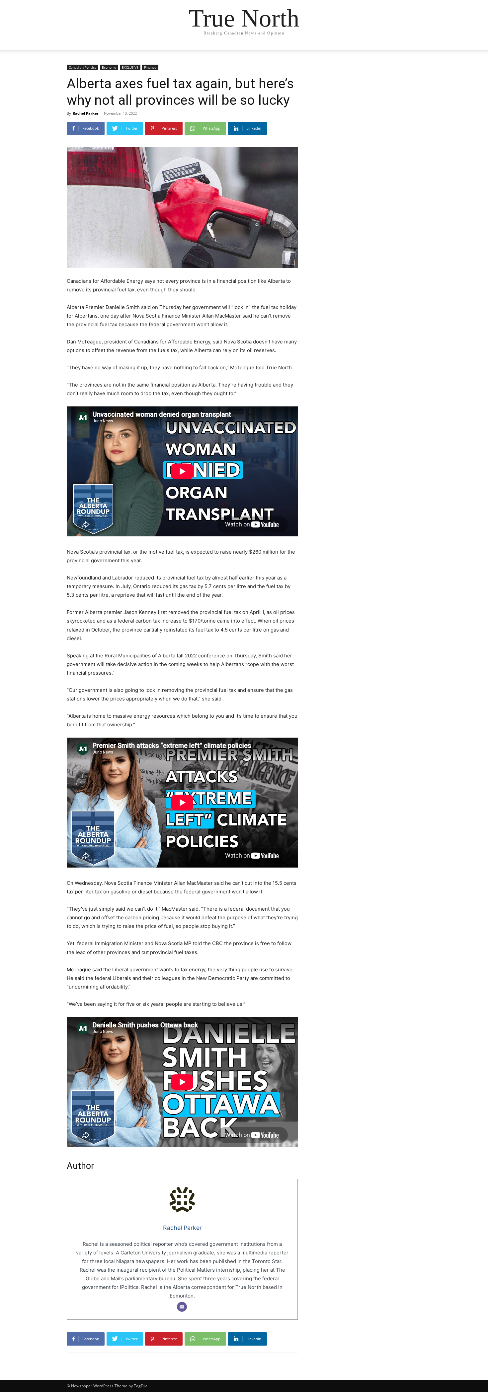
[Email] (182, 1307)
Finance (150, 67)
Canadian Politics (82, 67)
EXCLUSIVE (130, 67)
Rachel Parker (86, 113)
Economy (109, 67)
